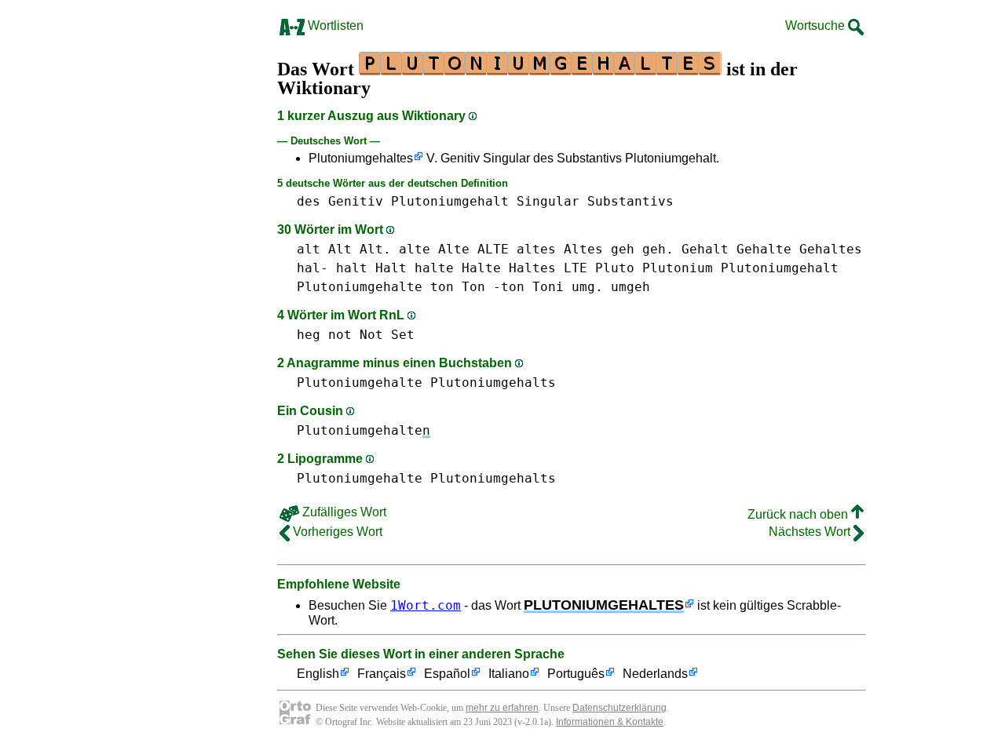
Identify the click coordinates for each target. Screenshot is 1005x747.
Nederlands (655, 673)
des (308, 201)
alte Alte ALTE (454, 249)
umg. (587, 286)
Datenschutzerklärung (619, 707)
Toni (548, 286)
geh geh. (642, 249)
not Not (355, 334)
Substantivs (630, 201)
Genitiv (355, 201)
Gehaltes (830, 249)
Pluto (614, 268)
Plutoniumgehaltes (361, 158)
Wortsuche (816, 25)
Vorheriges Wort (336, 531)
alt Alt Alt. (344, 249)
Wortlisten (334, 25)
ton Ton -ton (477, 286)
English (318, 673)
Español (447, 673)
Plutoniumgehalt (450, 201)
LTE (575, 268)
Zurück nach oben (799, 514)
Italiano (508, 673)
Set (403, 334)
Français (381, 673)
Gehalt (705, 249)
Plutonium (677, 268)
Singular (548, 201)
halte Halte (458, 268)
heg (308, 334)
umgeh (630, 286)
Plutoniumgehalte (359, 286)
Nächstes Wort (811, 531)
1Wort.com (425, 605)
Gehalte (763, 249)
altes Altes (560, 249)
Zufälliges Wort (342, 512)
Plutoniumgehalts (493, 382)
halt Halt (371, 268)
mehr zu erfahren (502, 707)
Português (576, 673)
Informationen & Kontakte (609, 721)
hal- (312, 268)
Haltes (532, 268)
